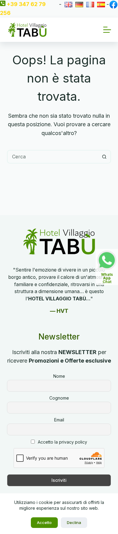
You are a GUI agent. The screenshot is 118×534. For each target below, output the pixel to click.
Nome (59, 376)
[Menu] (107, 30)
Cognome (59, 397)
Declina (74, 522)
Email (59, 419)
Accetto (44, 522)
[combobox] (53, 157)
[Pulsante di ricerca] (104, 156)
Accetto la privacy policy (62, 441)
